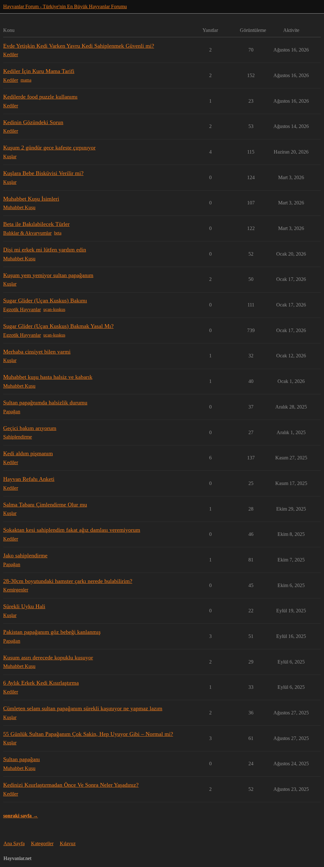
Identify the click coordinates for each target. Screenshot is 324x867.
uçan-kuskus (54, 309)
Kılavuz (68, 843)
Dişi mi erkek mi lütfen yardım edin (44, 249)
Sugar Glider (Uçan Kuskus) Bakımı (45, 300)
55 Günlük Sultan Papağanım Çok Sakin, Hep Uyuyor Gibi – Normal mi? (88, 734)
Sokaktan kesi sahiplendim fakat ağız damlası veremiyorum (71, 530)
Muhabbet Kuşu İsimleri (31, 199)
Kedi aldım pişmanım (28, 453)
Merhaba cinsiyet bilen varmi (37, 352)
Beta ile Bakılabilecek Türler (36, 224)
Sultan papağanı (21, 759)
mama (26, 80)
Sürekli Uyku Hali (24, 606)
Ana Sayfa (14, 843)
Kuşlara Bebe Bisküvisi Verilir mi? (43, 173)
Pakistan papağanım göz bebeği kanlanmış (52, 632)
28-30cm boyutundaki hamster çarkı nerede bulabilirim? (67, 581)
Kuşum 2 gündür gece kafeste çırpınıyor (49, 147)
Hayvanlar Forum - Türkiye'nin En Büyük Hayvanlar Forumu (65, 6)
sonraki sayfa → (20, 815)
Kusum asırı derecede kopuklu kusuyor (48, 657)
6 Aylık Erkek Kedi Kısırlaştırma (41, 683)
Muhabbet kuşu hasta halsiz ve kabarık (47, 377)
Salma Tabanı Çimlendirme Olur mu (45, 504)
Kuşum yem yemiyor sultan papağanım (48, 275)
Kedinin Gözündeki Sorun (33, 122)
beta (57, 233)
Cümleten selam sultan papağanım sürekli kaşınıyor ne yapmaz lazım (82, 708)
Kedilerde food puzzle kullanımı (40, 97)
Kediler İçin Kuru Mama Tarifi (38, 71)
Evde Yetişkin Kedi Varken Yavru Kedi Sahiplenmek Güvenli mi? (78, 46)
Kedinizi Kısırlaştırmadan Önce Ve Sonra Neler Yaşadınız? (71, 785)
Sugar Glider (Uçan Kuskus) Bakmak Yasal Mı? (58, 326)
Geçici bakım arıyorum (29, 428)
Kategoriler (42, 843)
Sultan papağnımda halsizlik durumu (45, 402)
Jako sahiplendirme (25, 555)
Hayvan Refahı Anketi (28, 479)
